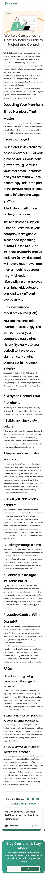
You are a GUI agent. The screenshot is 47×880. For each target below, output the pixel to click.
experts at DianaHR (29, 662)
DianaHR (6, 633)
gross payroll (12, 159)
